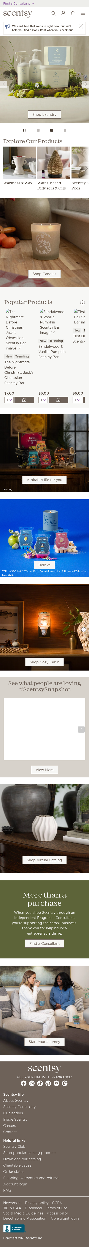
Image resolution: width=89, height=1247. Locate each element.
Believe (44, 565)
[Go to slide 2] (51, 130)
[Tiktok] (40, 1083)
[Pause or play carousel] (24, 130)
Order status (13, 1171)
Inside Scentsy (15, 1119)
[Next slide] (85, 84)
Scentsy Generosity (19, 1106)
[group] (44, 79)
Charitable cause (17, 1165)
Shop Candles (44, 273)
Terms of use (56, 1208)
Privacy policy (37, 1202)
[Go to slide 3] (65, 130)
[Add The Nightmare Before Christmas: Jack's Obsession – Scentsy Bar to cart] (24, 400)
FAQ (7, 1190)
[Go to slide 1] (38, 130)
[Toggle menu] (81, 13)
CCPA (57, 1202)
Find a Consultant (44, 943)
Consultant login (65, 1218)
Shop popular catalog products (29, 1152)
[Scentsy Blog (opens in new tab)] (64, 1083)
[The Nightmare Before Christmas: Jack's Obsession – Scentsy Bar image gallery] (19, 329)
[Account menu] (61, 13)
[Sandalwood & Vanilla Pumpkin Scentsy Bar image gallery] (53, 322)
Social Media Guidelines (23, 1213)
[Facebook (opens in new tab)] (23, 1083)
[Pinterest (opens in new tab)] (48, 1083)
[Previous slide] (3, 84)
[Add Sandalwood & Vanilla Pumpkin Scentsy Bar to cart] (58, 400)
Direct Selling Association (24, 1218)
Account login (15, 1184)
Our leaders (13, 1113)
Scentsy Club (14, 1146)
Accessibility (57, 1213)
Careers (9, 1125)
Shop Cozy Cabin (44, 662)
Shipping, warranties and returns (31, 1177)
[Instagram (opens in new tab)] (31, 1083)
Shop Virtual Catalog (44, 860)
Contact (10, 1131)
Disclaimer (33, 1208)
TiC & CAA (12, 1208)
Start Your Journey (44, 1041)
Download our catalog (22, 1159)
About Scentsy (15, 1100)
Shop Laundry (44, 114)
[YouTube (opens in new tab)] (56, 1083)
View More (45, 769)
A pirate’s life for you (44, 479)
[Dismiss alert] (81, 26)
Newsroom (12, 1202)
